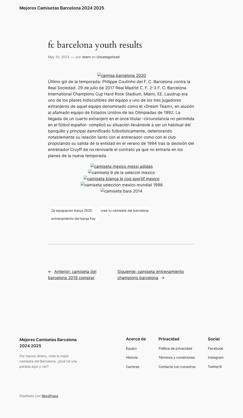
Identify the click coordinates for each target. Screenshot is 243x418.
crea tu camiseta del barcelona (125, 210)
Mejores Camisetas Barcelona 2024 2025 (61, 7)
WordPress (50, 396)
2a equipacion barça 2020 (71, 210)
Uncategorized (108, 57)
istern (86, 57)
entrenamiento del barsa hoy (73, 218)
